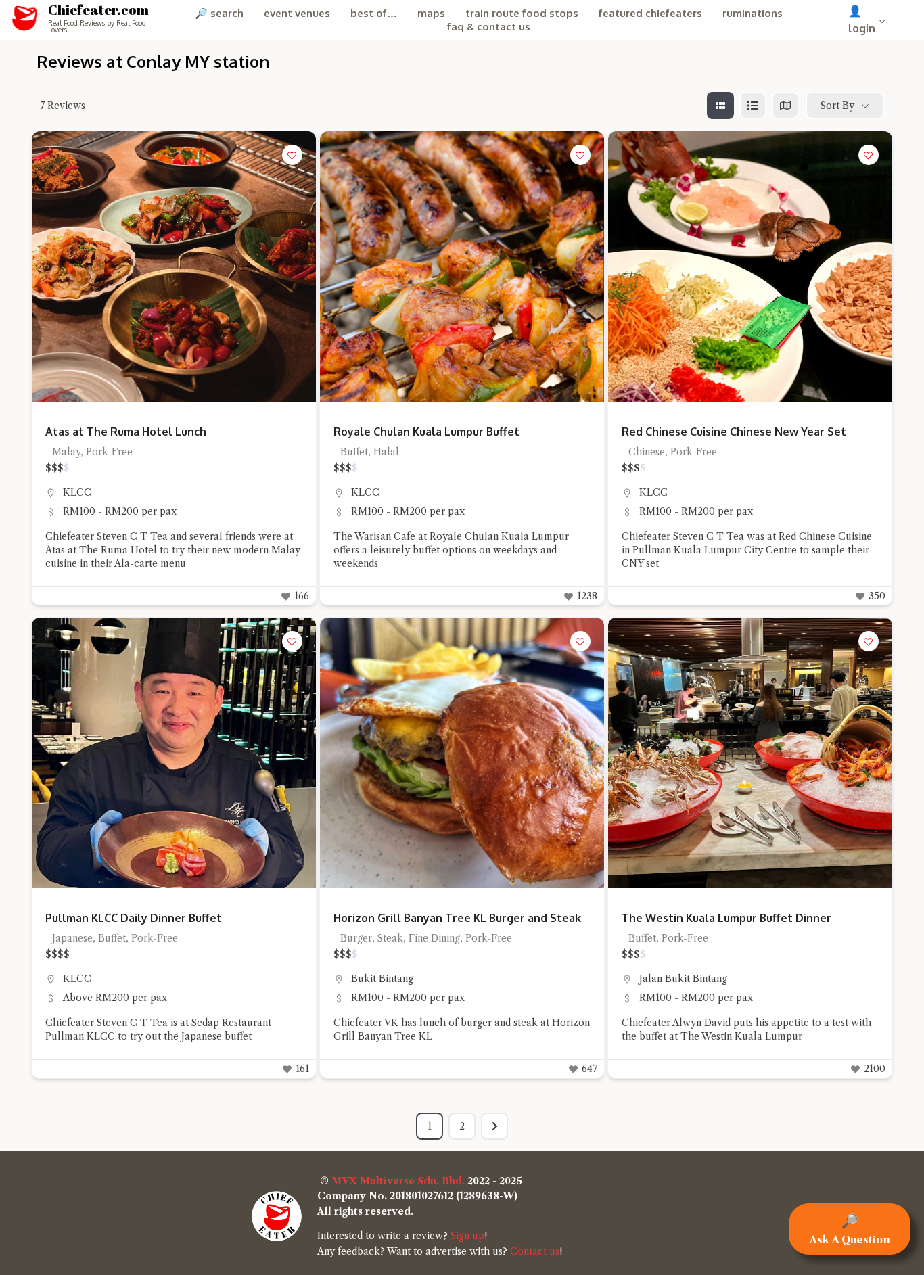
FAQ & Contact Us (488, 26)
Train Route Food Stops (521, 13)
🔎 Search (219, 13)
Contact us (534, 1251)
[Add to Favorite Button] (292, 155)
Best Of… (373, 13)
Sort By (837, 105)
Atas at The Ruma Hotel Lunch (125, 431)
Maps (431, 13)
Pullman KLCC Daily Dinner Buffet (133, 918)
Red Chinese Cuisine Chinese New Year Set (734, 431)
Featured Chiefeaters (650, 13)
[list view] (752, 105)
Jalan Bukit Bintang (683, 979)
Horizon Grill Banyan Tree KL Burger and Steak (457, 918)
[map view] (785, 105)
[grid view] (720, 105)
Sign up (467, 1236)
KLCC (77, 492)
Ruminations (752, 13)
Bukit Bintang (382, 979)
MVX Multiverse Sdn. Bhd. (398, 1181)
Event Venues (297, 13)
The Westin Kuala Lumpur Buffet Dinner (726, 918)
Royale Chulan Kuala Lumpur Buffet (426, 431)
